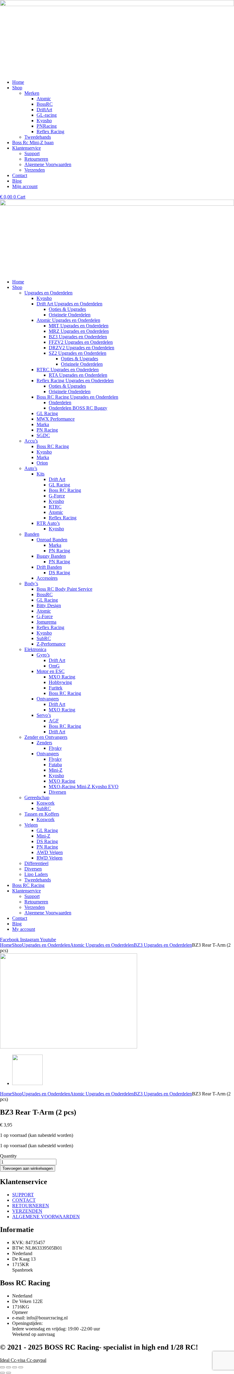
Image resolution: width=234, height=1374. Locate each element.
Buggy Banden (51, 556)
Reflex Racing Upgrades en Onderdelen (75, 380)
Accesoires (47, 578)
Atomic (56, 512)
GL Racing (47, 413)
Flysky (55, 748)
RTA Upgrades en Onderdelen (78, 375)
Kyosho (44, 298)
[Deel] (14, 1367)
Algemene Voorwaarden (47, 912)
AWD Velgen (50, 852)
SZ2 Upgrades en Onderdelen (77, 353)
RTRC (55, 506)
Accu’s (31, 440)
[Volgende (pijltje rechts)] (8, 1373)
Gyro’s (43, 654)
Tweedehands (37, 879)
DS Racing (59, 572)
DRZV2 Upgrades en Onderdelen (81, 347)
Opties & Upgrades (67, 309)
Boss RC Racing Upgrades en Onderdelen (77, 397)
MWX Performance (56, 419)
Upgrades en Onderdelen (48, 292)
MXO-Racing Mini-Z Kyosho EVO (84, 786)
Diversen (57, 792)
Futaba (55, 764)
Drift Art (57, 479)
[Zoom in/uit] (2, 1367)
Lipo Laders (36, 874)
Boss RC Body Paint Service (64, 589)
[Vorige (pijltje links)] (2, 1373)
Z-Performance (51, 643)
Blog (17, 923)
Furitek (55, 687)
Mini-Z (55, 770)
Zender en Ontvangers (45, 737)
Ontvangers (48, 698)
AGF (54, 720)
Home (18, 281)
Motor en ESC (51, 671)
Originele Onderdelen (69, 314)
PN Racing (47, 429)
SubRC (44, 638)
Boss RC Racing (53, 446)
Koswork (46, 803)
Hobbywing (60, 682)
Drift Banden (49, 567)
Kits (40, 473)
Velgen (31, 825)
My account (23, 929)
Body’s (31, 583)
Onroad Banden (52, 539)
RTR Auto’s (48, 523)
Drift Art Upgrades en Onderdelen (69, 303)
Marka (43, 424)
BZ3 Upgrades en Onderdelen (78, 336)
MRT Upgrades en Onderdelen (78, 325)
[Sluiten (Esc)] (20, 1367)
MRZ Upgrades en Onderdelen (79, 331)
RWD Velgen (49, 857)
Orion (42, 462)
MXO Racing (62, 676)
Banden (31, 534)
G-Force (57, 495)
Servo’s (44, 715)
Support (32, 896)
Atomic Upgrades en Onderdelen (68, 320)
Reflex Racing (62, 517)
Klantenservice (26, 890)
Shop (17, 287)
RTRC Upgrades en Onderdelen (68, 369)
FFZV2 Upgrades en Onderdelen (81, 342)
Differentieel (36, 863)
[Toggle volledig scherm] (8, 1367)
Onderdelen (60, 402)
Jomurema (46, 622)
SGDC (43, 435)
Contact (19, 918)
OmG (54, 665)
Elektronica (35, 649)
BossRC (45, 594)
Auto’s (30, 468)
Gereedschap (36, 797)
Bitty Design (49, 605)
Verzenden (34, 907)
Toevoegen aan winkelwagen (27, 1168)
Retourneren (36, 901)
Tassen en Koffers (41, 814)
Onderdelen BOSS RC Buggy (78, 408)
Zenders (44, 742)
